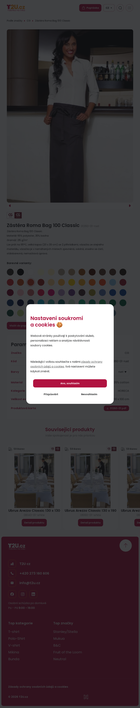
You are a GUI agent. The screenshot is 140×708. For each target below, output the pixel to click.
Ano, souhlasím (70, 383)
